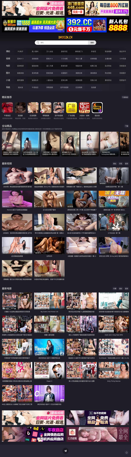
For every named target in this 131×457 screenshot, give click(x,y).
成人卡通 (49, 66)
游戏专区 (64, 51)
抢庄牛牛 (122, 51)
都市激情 (20, 80)
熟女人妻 (79, 59)
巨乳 (120, 164)
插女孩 (20, 87)
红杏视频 (79, 87)
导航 (8, 87)
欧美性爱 (64, 66)
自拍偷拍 (35, 59)
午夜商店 (35, 87)
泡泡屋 (93, 87)
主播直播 (108, 59)
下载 (126, 126)
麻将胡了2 (79, 51)
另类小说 (93, 80)
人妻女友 (49, 80)
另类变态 (122, 66)
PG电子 (20, 51)
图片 (8, 73)
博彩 (8, 51)
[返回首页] (126, 452)
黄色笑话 (108, 80)
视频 (8, 58)
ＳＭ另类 (122, 59)
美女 (114, 164)
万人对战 (49, 51)
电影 (8, 65)
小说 (8, 80)
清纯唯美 (93, 73)
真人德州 (35, 51)
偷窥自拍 (20, 73)
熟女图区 (108, 73)
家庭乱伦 (35, 80)
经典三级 (93, 66)
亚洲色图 (35, 73)
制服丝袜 (79, 66)
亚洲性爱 (20, 66)
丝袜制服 (93, 59)
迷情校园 (79, 80)
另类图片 (122, 73)
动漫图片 (64, 73)
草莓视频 (49, 87)
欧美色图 (49, 73)
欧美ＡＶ (49, 59)
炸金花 (93, 51)
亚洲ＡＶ (20, 59)
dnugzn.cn (65, 37)
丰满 (114, 289)
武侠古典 (64, 80)
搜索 (92, 42)
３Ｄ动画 (64, 59)
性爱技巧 (122, 80)
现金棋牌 (108, 51)
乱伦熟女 (108, 66)
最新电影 (7, 288)
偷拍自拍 (35, 66)
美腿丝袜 (79, 73)
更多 (126, 164)
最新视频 (7, 163)
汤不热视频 (64, 87)
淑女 (120, 289)
